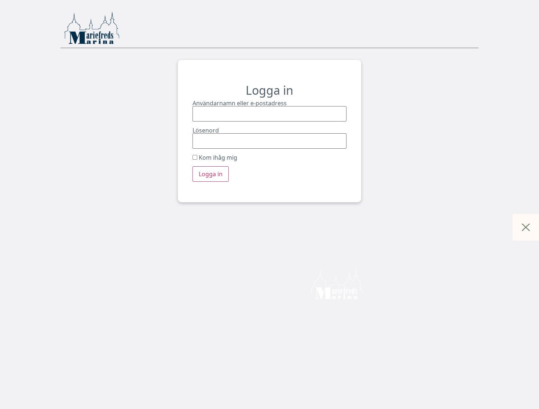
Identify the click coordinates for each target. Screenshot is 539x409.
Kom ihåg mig (217, 157)
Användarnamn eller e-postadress (239, 103)
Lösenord (205, 130)
